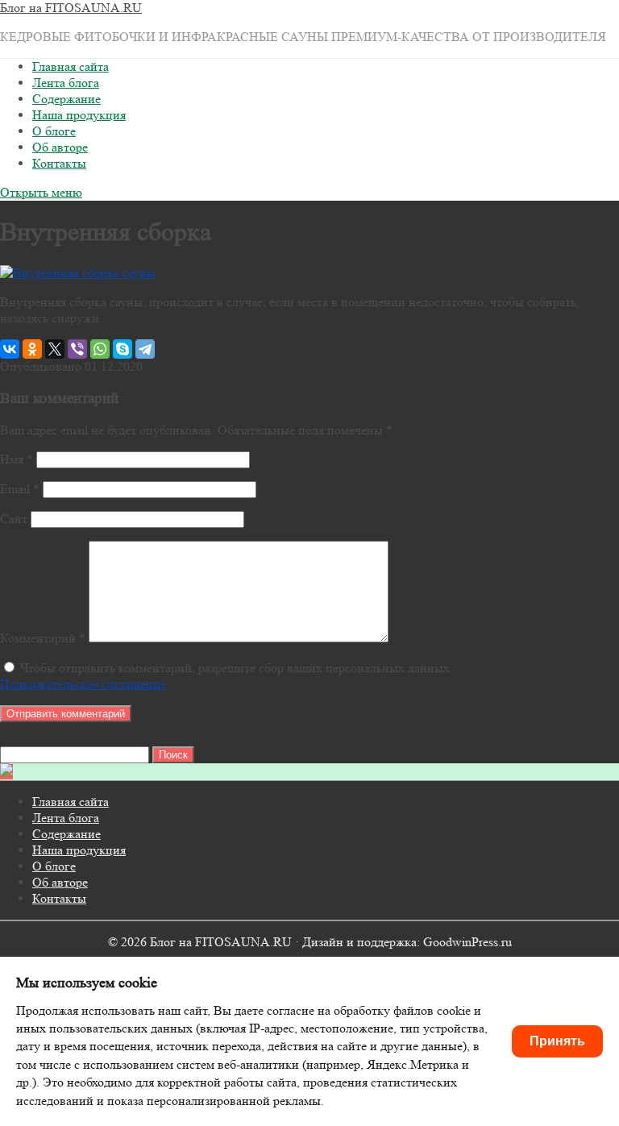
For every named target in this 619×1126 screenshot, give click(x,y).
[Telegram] (145, 349)
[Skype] (122, 349)
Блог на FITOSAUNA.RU (71, 7)
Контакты (59, 163)
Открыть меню (41, 192)
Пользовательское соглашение (83, 684)
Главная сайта (70, 66)
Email (19, 489)
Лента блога (65, 82)
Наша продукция (79, 115)
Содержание (66, 98)
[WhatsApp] (100, 349)
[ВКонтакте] (9, 349)
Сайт (13, 518)
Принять (557, 1041)
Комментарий (42, 638)
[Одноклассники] (32, 349)
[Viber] (77, 349)
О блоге (54, 131)
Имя (16, 459)
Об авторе (60, 147)
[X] (54, 349)
